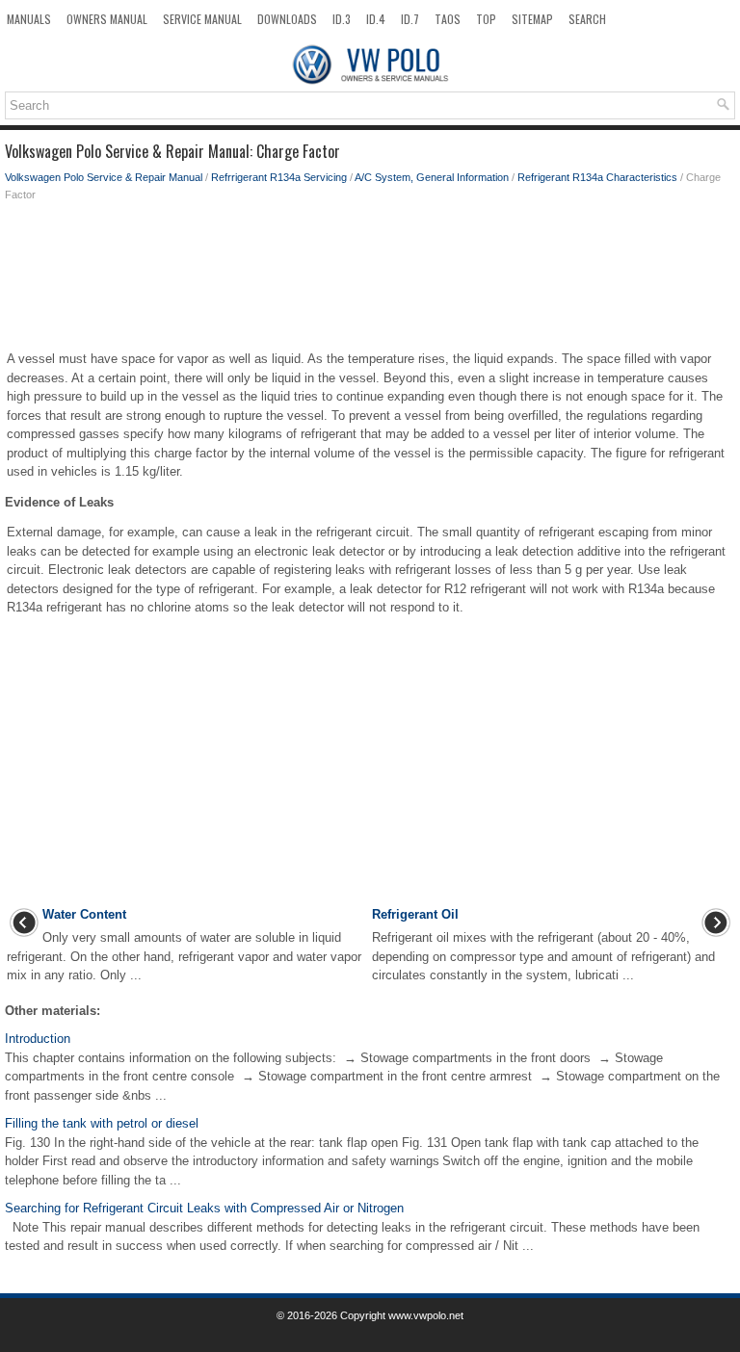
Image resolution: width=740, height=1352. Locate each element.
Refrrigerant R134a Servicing (279, 177)
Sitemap (532, 19)
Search (587, 19)
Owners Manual (106, 19)
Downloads (287, 19)
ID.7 (410, 19)
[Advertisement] (370, 280)
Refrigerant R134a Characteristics (597, 177)
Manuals (29, 19)
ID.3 (341, 19)
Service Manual (202, 19)
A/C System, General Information (432, 177)
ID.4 (375, 19)
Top (486, 19)
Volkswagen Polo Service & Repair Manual (103, 177)
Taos (448, 19)
